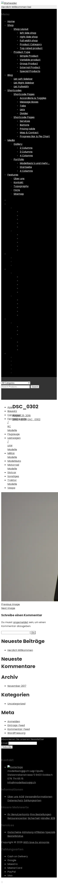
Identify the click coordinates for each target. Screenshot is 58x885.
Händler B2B (48, 818)
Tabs (23, 105)
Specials (50, 832)
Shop (10, 25)
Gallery (18, 144)
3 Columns (26, 151)
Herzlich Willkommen (20, 650)
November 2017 (16, 686)
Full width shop (29, 40)
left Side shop (28, 33)
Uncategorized (16, 703)
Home (11, 21)
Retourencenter (17, 818)
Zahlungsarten (32, 800)
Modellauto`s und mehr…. (35, 163)
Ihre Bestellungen (40, 814)
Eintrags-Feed (16, 725)
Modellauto (14, 461)
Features (12, 174)
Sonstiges (13, 476)
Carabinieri (14, 415)
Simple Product (29, 56)
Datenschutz (15, 800)
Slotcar (11, 472)
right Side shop (29, 36)
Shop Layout (21, 29)
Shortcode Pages (24, 94)
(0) (3, 390)
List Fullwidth (21, 86)
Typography (21, 186)
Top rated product (31, 48)
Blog (10, 75)
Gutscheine (14, 832)
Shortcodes (14, 90)
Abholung (28, 832)
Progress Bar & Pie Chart (35, 136)
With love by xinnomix (36, 842)
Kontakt (18, 182)
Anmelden (13, 721)
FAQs (17, 190)
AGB (21, 796)
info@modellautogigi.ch (21, 782)
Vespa (11, 488)
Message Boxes (29, 102)
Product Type (22, 52)
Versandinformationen (38, 796)
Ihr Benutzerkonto (18, 814)
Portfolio (19, 159)
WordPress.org (16, 733)
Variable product (30, 59)
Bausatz (12, 411)
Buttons (24, 125)
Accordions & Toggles (33, 98)
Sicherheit (34, 818)
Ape (9, 407)
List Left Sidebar (23, 79)
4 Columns (26, 155)
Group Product (29, 63)
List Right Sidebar (24, 82)
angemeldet (20, 622)
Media (11, 140)
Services (25, 121)
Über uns (19, 178)
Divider (24, 113)
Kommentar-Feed (18, 729)
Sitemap (19, 194)
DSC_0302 (33, 419)
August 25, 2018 (21, 415)
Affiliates (39, 832)
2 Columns (26, 148)
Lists (22, 109)
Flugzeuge (13, 434)
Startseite (26, 167)
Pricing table (27, 128)
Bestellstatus (15, 836)
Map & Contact (29, 132)
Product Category (31, 44)
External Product (30, 67)
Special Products (30, 71)
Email (4, 743)
